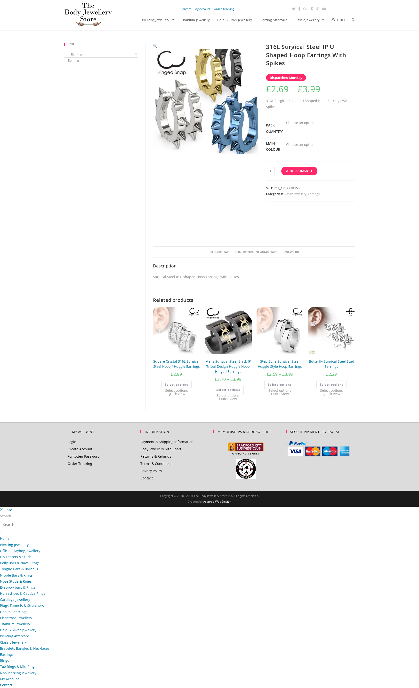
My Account (202, 9)
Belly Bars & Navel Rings (20, 563)
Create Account (80, 449)
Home (4, 538)
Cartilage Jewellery (15, 599)
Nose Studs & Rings (16, 581)
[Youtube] (323, 9)
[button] (155, 45)
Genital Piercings (13, 612)
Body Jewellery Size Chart (160, 449)
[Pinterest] (312, 9)
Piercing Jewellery (14, 544)
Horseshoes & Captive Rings (22, 593)
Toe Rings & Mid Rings (18, 666)
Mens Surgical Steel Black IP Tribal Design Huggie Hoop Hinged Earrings (228, 366)
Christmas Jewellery (16, 618)
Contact (185, 9)
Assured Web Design (217, 502)
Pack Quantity (274, 128)
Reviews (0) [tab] (290, 252)
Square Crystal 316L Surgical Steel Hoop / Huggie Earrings (176, 364)
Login (72, 441)
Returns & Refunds (155, 456)
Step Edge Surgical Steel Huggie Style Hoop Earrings (280, 364)
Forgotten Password (84, 456)
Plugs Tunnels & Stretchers (22, 605)
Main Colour (273, 146)
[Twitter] (293, 9)
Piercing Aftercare (14, 636)
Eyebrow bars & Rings (17, 587)
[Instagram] (318, 9)
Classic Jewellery (295, 194)
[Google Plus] (305, 9)
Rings (4, 660)
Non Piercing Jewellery (18, 673)
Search (5, 516)
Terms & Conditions (156, 463)
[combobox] (72, 60)
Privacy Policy (151, 471)
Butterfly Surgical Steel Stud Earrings (331, 364)
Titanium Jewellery (15, 624)
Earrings (314, 194)
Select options (176, 385)
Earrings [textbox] (72, 60)
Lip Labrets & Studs (16, 557)
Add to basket (299, 171)
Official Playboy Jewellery (20, 550)
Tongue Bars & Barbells (19, 569)
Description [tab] (220, 252)
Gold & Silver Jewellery (18, 630)
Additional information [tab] (255, 252)
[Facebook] (299, 9)
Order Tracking (224, 9)
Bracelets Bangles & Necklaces (24, 648)
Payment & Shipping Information (166, 441)
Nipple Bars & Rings (16, 575)
